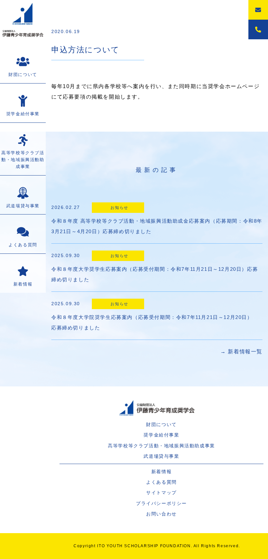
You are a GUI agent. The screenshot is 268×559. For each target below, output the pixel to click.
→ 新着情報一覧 (241, 351)
